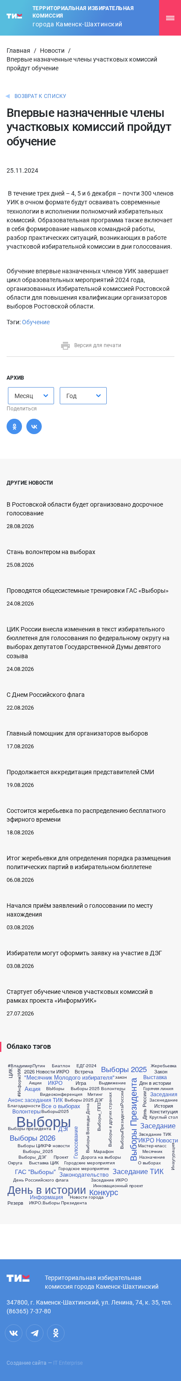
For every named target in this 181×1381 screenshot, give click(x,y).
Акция (32, 1088)
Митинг (95, 1094)
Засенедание (163, 1100)
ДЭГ (63, 1128)
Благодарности (23, 1105)
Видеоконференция (61, 1094)
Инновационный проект (118, 1185)
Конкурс (103, 1192)
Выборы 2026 (32, 1137)
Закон (160, 1071)
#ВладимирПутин (26, 1065)
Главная (18, 50)
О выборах (149, 1162)
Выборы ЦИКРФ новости (44, 1145)
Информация (46, 1197)
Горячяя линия (158, 1088)
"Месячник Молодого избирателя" (69, 1077)
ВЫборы (55, 1088)
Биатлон (61, 1065)
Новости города (87, 1197)
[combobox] (31, 395)
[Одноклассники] (14, 426)
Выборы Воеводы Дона (87, 1128)
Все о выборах (60, 1106)
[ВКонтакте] (34, 426)
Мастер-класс (152, 1145)
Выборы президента (29, 1128)
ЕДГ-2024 (86, 1065)
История (163, 1105)
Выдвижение (112, 1082)
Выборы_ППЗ (98, 1116)
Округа (15, 1162)
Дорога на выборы (101, 1157)
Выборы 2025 (124, 1069)
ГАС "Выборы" (35, 1171)
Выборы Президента (133, 1119)
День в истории (46, 1189)
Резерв (15, 1202)
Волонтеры (26, 1111)
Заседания (163, 1094)
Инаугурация (172, 1156)
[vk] (13, 1333)
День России (144, 1105)
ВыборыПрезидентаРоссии (121, 1119)
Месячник (152, 1151)
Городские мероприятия (89, 1162)
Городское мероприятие (83, 1168)
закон (121, 1077)
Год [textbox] (71, 395)
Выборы (43, 1120)
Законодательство (84, 1174)
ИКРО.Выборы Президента (58, 1202)
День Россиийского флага (41, 1180)
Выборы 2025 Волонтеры (98, 1088)
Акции (35, 1082)
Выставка (155, 1077)
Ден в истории (155, 1082)
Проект (61, 1157)
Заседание (158, 1125)
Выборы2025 (55, 1111)
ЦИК (9, 1074)
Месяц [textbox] (23, 395)
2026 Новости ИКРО (46, 1071)
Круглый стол (163, 1117)
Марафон (104, 1151)
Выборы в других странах (110, 1119)
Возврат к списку (40, 96)
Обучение (36, 322)
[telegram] (34, 1333)
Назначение (152, 1157)
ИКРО (55, 1082)
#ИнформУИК (18, 1082)
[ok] (56, 1333)
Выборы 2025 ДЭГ (84, 1100)
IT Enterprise (68, 1363)
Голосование (75, 1142)
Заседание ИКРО (109, 1180)
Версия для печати (97, 345)
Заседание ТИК (137, 1171)
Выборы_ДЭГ (32, 1157)
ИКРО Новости (158, 1140)
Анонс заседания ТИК (35, 1099)
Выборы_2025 (38, 1151)
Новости (52, 50)
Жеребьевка (164, 1065)
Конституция (164, 1111)
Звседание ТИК (155, 1134)
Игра (81, 1082)
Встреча (84, 1071)
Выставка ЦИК (44, 1162)
